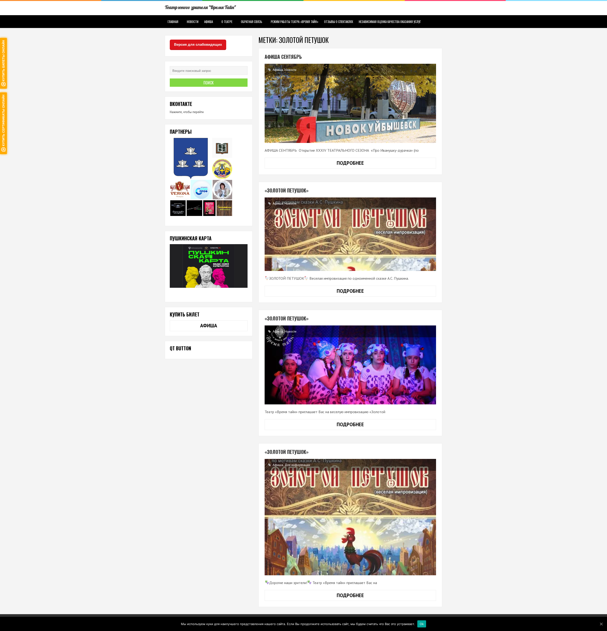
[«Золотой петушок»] (350, 517)
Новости (192, 21)
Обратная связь (251, 21)
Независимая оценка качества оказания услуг (390, 21)
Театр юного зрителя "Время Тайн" (200, 7)
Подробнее (362, 164)
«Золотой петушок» (286, 451)
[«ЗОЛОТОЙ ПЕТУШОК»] (350, 234)
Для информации (297, 465)
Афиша (208, 21)
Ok (422, 624)
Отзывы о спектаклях (338, 21)
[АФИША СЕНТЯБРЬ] (350, 103)
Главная (173, 21)
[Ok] (601, 624)
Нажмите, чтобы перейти (187, 112)
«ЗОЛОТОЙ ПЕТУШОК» (286, 190)
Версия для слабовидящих (198, 44)
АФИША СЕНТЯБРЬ (283, 56)
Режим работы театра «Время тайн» (294, 21)
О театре (226, 21)
